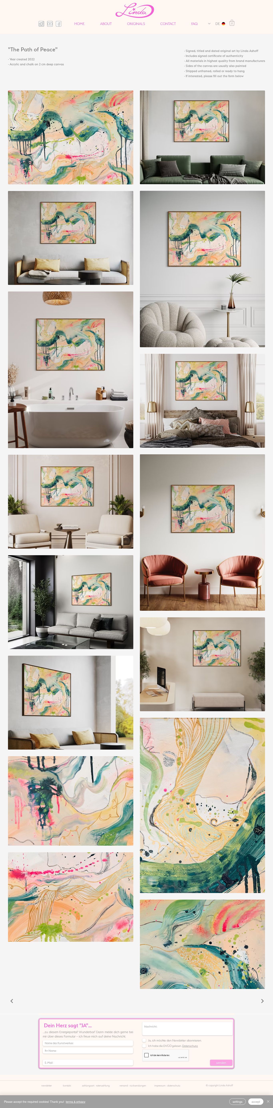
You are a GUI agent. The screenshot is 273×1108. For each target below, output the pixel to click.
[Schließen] (268, 1101)
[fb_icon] (58, 24)
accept (256, 1102)
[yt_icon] (50, 24)
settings (237, 1102)
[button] (231, 23)
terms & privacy (75, 1102)
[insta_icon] (41, 24)
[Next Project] (262, 1001)
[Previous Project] (11, 1001)
